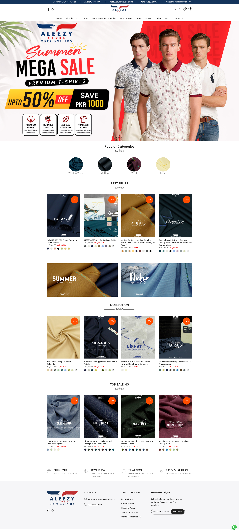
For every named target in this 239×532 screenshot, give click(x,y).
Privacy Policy (127, 499)
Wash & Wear (126, 18)
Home (59, 18)
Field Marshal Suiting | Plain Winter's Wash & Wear (175, 362)
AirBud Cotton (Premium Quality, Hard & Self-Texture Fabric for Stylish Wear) (138, 242)
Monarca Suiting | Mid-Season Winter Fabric (100, 362)
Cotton (85, 18)
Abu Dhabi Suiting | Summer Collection (59, 362)
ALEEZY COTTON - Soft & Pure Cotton (100, 240)
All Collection (71, 18)
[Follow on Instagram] (52, 9)
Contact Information (131, 516)
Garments (178, 18)
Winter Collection (143, 18)
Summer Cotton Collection (104, 18)
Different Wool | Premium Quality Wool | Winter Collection (99, 442)
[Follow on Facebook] (48, 9)
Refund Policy (127, 503)
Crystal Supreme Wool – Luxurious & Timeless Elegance (63, 442)
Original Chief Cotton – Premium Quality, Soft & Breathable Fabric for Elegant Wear (175, 242)
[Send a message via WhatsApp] (234, 527)
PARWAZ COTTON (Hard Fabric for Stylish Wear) (62, 241)
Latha (158, 18)
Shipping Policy (128, 508)
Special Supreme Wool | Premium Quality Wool (173, 442)
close (192, 2)
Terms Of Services (129, 512)
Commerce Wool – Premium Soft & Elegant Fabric (137, 442)
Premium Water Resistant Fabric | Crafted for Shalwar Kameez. (136, 362)
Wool (167, 18)
